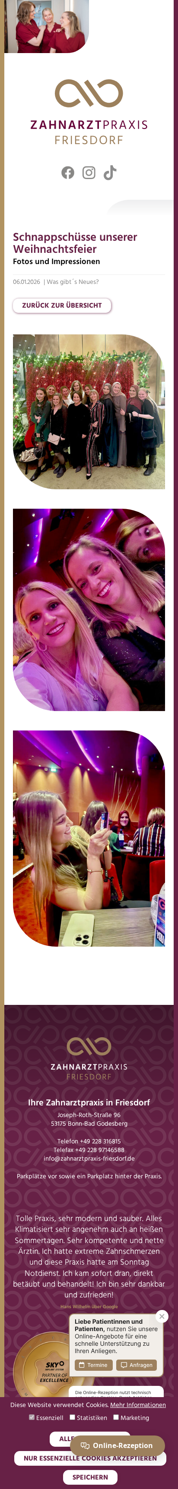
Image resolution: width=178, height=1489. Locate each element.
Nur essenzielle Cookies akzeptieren (90, 1458)
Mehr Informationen (138, 1405)
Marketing (134, 1418)
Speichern (90, 1477)
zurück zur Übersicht (62, 305)
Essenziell (49, 1418)
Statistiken (91, 1418)
